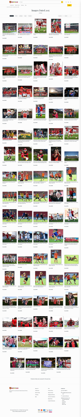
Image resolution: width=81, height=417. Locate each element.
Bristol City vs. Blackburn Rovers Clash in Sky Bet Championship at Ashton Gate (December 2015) (56, 120)
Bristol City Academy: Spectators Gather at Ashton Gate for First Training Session (55, 203)
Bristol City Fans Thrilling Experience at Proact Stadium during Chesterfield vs (9, 348)
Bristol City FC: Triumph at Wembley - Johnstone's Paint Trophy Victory (39, 98)
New (25, 5)
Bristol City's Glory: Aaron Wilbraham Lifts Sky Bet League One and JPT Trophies (40, 328)
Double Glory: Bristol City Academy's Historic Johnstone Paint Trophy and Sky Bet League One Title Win (55, 307)
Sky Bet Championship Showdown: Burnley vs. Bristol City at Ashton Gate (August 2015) (25, 162)
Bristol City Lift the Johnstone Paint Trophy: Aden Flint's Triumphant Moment (55, 34)
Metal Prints (50, 398)
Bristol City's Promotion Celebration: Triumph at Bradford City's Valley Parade (32, 369)
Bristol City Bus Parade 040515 (7, 327)
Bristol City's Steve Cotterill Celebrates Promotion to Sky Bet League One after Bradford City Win (47, 369)
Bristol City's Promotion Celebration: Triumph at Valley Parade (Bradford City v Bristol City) (63, 369)
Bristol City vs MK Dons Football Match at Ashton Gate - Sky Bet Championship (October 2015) (24, 141)
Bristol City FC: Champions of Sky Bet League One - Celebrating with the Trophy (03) (25, 34)
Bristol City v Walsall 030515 (53, 76)
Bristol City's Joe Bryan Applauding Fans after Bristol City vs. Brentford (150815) (56, 162)
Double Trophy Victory (36, 306)
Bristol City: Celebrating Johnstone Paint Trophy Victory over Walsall (24, 98)
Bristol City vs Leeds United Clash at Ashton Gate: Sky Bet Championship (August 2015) (40, 162)
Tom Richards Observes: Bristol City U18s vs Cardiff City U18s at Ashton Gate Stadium (40, 119)
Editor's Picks (17, 5)
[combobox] (40, 2)
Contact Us (63, 388)
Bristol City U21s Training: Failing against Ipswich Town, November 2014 (24, 348)
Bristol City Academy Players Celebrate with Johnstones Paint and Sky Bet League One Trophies (9, 77)
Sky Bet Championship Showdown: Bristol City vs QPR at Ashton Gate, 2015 (25, 119)
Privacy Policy (50, 390)
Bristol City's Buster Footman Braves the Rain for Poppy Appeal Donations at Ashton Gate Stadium (71, 98)
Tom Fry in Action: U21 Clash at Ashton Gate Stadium (9, 162)
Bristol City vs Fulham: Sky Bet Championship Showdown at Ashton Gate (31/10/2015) (71, 119)
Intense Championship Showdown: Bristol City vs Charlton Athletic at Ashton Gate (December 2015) (9, 120)
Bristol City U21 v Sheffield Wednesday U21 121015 (39, 34)
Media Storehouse (22, 411)
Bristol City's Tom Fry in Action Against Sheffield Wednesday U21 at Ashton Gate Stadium (55, 141)
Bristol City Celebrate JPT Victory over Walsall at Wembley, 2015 (9, 55)
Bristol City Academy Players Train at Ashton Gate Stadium (71, 203)
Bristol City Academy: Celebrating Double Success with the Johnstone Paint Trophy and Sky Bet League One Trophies (71, 307)
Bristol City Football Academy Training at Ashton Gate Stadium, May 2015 (39, 286)
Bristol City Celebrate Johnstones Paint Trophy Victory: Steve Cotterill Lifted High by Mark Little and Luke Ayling (71, 77)
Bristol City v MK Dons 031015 (7, 140)
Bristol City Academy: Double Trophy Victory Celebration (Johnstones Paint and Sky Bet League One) (55, 56)
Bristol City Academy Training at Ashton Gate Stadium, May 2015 (25, 182)
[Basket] (68, 2)
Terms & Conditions (51, 396)
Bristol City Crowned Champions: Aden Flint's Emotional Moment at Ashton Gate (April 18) (56, 348)
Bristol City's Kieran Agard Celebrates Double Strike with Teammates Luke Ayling (71, 328)
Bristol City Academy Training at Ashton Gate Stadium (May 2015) (9, 203)
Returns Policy (50, 392)
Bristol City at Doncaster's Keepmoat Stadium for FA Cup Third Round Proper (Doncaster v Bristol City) (56, 98)
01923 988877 (64, 390)
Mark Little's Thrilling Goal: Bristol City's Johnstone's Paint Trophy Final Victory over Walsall (9, 34)
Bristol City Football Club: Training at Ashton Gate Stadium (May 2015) (24, 203)
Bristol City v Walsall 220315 (7, 97)
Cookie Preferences (51, 400)
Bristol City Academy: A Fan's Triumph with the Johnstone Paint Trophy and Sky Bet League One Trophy (25, 307)
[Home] (13, 2)
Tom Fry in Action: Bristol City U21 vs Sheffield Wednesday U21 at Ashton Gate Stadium (71, 141)
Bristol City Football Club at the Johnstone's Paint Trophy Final (71, 34)
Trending (22, 5)
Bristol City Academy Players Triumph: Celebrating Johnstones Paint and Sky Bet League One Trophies (9, 265)
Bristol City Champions (21, 327)
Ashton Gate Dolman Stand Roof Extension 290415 (71, 162)
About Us (36, 388)
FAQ (49, 388)
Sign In (69, 5)
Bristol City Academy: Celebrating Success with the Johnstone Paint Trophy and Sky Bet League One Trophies (9, 307)
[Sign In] (71, 2)
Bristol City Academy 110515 (22, 264)
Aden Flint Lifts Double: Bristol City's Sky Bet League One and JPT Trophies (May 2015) (55, 328)
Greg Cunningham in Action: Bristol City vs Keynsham (9, 182)
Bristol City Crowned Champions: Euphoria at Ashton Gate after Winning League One (25, 77)
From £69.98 (4, 38)
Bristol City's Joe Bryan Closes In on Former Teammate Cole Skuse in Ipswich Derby (40, 141)
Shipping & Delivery (51, 394)
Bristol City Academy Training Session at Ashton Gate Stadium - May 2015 (39, 182)
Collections (12, 5)
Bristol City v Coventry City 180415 (38, 348)
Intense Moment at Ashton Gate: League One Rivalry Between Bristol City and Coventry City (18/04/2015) (17, 369)
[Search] (62, 2)
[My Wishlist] (66, 2)
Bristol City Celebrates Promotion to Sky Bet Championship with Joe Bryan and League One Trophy (40, 77)
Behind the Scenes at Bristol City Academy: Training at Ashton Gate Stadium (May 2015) (71, 265)
